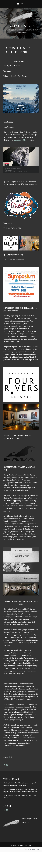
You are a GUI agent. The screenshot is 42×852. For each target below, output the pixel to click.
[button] (21, 205)
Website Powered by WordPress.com (21, 846)
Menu (22, 4)
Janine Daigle (20, 26)
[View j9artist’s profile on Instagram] (7, 765)
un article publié (20, 140)
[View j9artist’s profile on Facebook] (4, 765)
